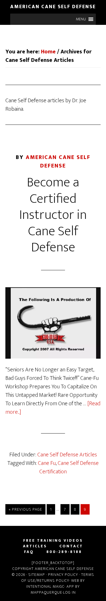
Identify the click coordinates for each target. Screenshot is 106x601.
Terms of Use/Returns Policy (57, 577)
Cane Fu (47, 463)
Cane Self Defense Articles (67, 455)
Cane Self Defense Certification (69, 467)
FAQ (29, 552)
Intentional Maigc (45, 586)
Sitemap (37, 574)
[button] (81, 19)
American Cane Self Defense (53, 7)
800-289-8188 (64, 552)
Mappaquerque (46, 592)
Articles (35, 546)
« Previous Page (25, 509)
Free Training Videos (53, 541)
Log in (69, 592)
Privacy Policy (63, 574)
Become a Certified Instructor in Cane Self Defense (53, 215)
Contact (71, 546)
